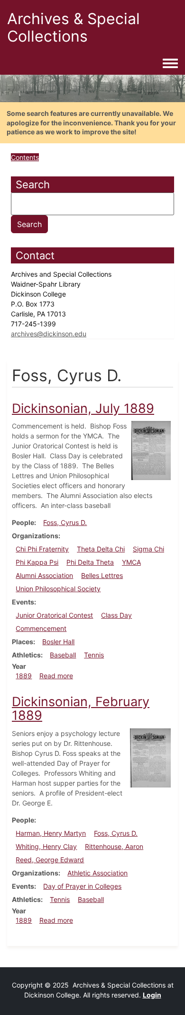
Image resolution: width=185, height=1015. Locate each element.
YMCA (131, 562)
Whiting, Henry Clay (46, 846)
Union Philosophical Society (58, 589)
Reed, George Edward (50, 860)
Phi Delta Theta (90, 562)
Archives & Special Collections (73, 27)
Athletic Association (97, 873)
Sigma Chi (148, 549)
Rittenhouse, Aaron (114, 846)
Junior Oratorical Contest (54, 615)
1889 (24, 676)
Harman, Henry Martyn (51, 833)
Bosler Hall (58, 642)
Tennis (94, 655)
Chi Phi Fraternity (42, 549)
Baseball (63, 655)
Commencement (41, 628)
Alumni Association (44, 575)
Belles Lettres (102, 575)
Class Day (116, 615)
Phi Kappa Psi (37, 562)
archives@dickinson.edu (48, 334)
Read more (56, 676)
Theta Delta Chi (101, 549)
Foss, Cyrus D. (65, 522)
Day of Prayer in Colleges (82, 886)
